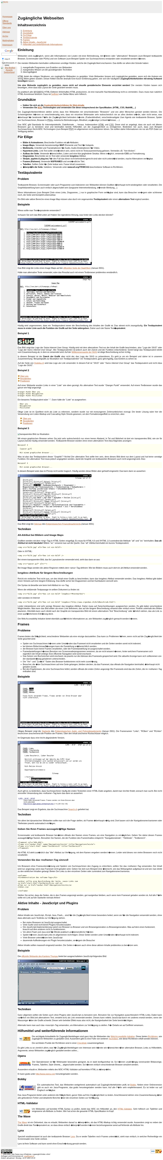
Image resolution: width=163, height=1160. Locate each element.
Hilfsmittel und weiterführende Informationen (43, 44)
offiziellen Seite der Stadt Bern (77, 268)
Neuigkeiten (25, 379)
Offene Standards (7, 22)
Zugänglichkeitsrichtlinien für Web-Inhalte (64, 105)
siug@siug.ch (29, 1156)
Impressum (7, 45)
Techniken (113, 1039)
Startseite (46, 731)
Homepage (7, 17)
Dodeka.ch (39, 363)
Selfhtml (55, 94)
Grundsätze (28, 33)
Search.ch (72, 809)
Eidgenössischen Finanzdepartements (63, 524)
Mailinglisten (8, 40)
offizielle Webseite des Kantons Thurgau (39, 956)
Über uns (6, 27)
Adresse (6, 32)
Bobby (133, 1085)
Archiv (5, 36)
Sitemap (38, 524)
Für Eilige (27, 35)
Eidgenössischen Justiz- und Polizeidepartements (78, 731)
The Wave (22, 1122)
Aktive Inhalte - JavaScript (34, 42)
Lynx (73, 1136)
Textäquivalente (30, 38)
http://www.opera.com (45, 1074)
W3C (40, 107)
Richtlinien (153, 1036)
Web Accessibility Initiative (123, 1036)
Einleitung (27, 31)
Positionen (25, 381)
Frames (26, 40)
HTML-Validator (125, 1109)
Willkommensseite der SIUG (84, 352)
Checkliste (82, 1043)
